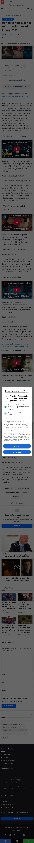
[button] (17, 418)
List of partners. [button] (11, 430)
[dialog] (17, 421)
